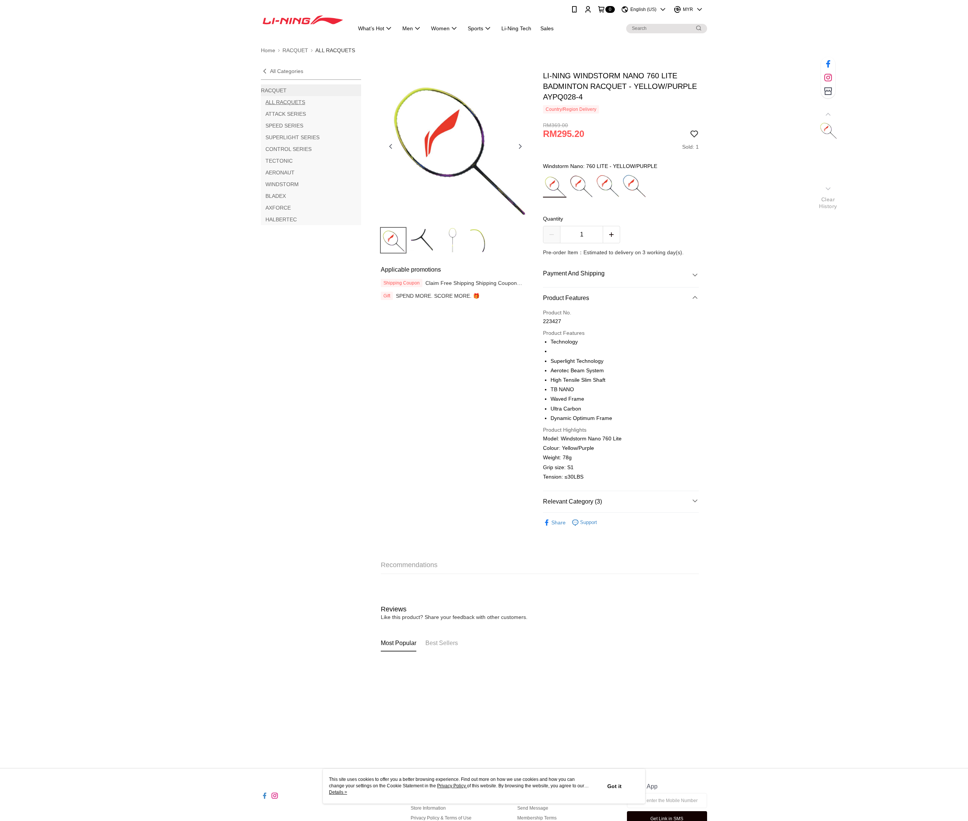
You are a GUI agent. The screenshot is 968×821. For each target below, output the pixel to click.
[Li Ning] (303, 20)
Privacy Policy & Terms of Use (441, 818)
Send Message (532, 808)
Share (558, 522)
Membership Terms (537, 818)
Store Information (428, 808)
